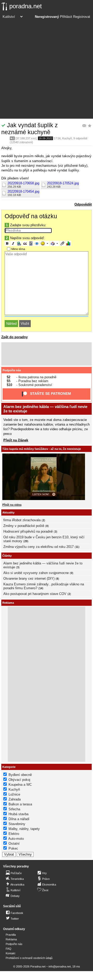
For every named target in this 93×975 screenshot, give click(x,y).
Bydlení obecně (20, 775)
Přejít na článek (15, 440)
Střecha (14, 809)
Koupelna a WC (20, 785)
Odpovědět (83, 204)
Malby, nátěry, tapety (24, 829)
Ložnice (14, 794)
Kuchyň (67, 138)
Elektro (14, 834)
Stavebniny (17, 824)
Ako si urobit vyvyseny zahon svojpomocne (36, 573)
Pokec (13, 848)
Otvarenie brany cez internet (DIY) (29, 578)
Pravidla (11, 934)
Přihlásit (66, 17)
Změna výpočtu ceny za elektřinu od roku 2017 (38, 547)
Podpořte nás (12, 370)
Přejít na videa (11, 504)
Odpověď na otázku (31, 216)
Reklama (11, 939)
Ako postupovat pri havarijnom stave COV (34, 594)
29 (25, 541)
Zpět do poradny (14, 337)
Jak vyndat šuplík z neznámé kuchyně (29, 128)
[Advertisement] (46, 69)
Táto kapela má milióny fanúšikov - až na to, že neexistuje (41, 448)
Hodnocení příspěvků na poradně (28, 531)
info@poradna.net (60, 966)
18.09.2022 (45, 138)
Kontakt (10, 953)
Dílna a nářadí (19, 819)
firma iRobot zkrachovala (22, 520)
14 (40, 588)
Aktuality (8, 512)
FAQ (8, 948)
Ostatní (14, 843)
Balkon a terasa (20, 804)
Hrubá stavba (18, 814)
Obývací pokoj (19, 780)
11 (77, 546)
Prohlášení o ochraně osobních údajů (29, 957)
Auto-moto (16, 839)
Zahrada (15, 799)
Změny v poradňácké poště (23, 526)
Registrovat (81, 17)
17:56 (57, 138)
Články (7, 555)
